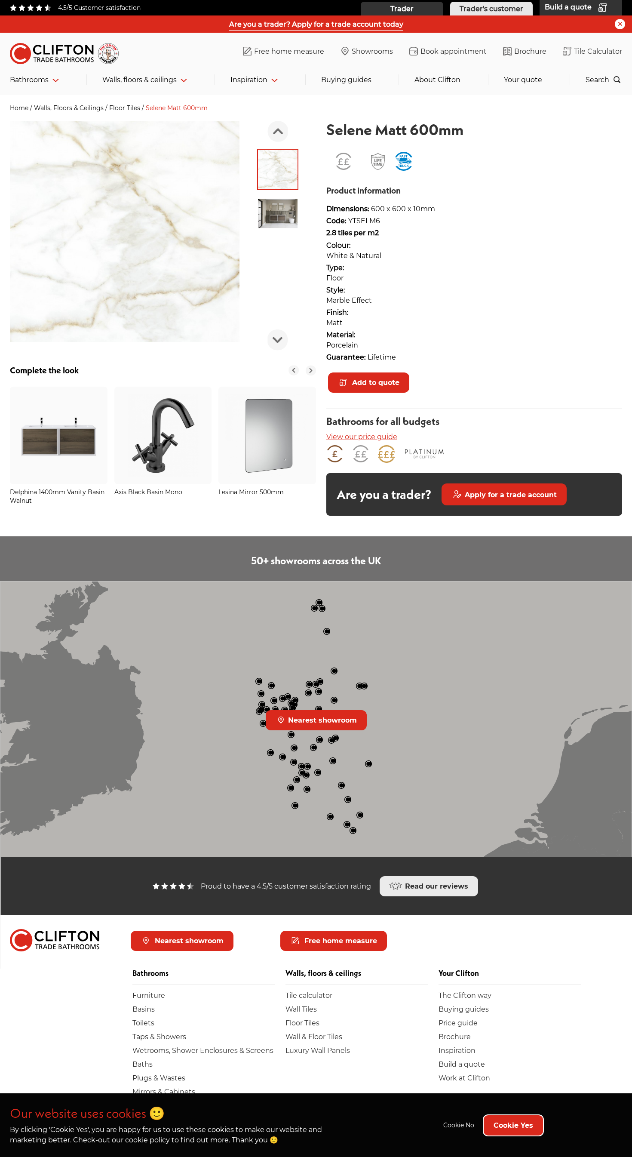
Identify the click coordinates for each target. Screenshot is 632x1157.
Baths (142, 1063)
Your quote (523, 79)
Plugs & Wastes (158, 1077)
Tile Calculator (598, 50)
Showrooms (372, 50)
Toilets (143, 1022)
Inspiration (248, 79)
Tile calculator (308, 995)
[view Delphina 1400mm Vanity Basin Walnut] (59, 435)
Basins (143, 1008)
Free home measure (289, 50)
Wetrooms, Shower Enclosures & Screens (202, 1050)
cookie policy (147, 1139)
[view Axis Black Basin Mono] (163, 435)
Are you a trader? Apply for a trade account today (316, 23)
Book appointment (453, 50)
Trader (402, 8)
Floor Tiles (125, 108)
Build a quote (462, 1063)
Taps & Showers (159, 1036)
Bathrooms (29, 79)
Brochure (530, 50)
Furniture (148, 995)
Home (20, 108)
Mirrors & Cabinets (163, 1091)
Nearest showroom (321, 719)
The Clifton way (465, 995)
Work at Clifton (464, 1077)
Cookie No (458, 1125)
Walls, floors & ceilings (139, 79)
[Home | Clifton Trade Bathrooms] (68, 52)
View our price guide (361, 436)
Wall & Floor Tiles (313, 1036)
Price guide (458, 1022)
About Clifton (437, 79)
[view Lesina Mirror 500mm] (267, 435)
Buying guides (346, 79)
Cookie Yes (513, 1124)
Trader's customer (491, 8)
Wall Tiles (301, 1008)
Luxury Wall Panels (317, 1050)
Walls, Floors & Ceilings (69, 108)
